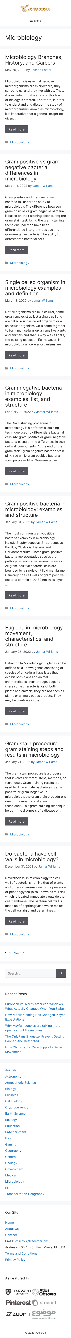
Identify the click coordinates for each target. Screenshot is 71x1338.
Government (14, 1169)
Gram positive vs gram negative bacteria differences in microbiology (32, 170)
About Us (12, 1229)
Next (19, 953)
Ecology (11, 1119)
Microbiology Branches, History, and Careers (34, 60)
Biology (10, 1089)
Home (9, 1222)
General (10, 1157)
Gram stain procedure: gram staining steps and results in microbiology (34, 749)
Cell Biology (13, 1101)
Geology (11, 1163)
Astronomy (13, 1076)
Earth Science (15, 1113)
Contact (11, 1235)
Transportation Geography (24, 1194)
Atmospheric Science (20, 1082)
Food (9, 1138)
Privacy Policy (15, 1259)
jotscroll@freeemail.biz (31, 1241)
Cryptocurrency (16, 1107)
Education (12, 1126)
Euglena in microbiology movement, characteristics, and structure (34, 636)
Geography (13, 1150)
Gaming (10, 1144)
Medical (10, 1175)
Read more (16, 129)
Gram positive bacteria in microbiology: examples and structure (35, 509)
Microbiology (19, 142)
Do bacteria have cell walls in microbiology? (31, 856)
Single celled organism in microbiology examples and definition (35, 288)
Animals (11, 1070)
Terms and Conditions (21, 1253)
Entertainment (15, 1132)
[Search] (61, 973)
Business (11, 1095)
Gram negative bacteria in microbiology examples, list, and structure (33, 396)
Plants (9, 1187)
